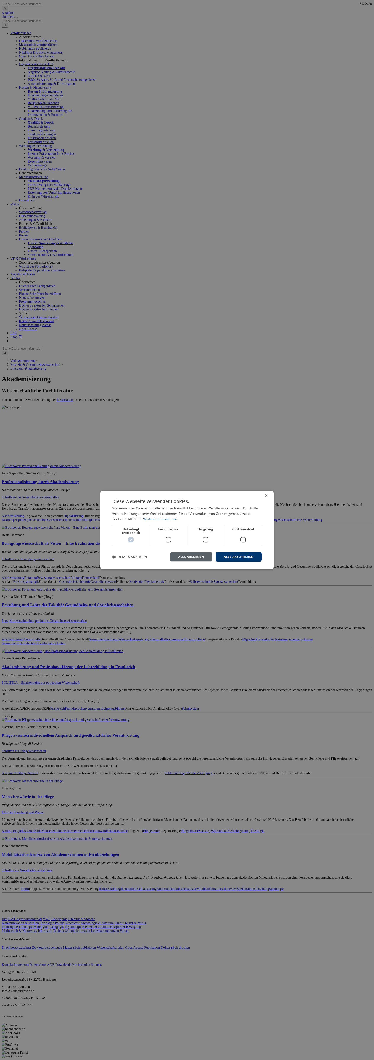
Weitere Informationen (160, 519)
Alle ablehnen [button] (191, 557)
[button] (129, 557)
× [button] (266, 495)
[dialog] (187, 530)
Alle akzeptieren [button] (238, 557)
